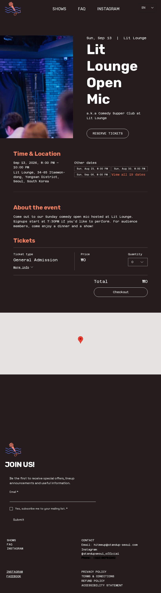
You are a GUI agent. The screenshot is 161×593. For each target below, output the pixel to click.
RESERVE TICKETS (108, 133)
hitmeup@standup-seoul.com (116, 544)
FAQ (9, 544)
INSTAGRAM (15, 548)
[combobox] (138, 262)
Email (14, 492)
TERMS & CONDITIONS (97, 576)
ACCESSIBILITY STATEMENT (102, 585)
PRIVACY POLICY (93, 571)
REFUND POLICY (93, 580)
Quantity (135, 254)
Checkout (121, 292)
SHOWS (11, 540)
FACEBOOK (13, 576)
